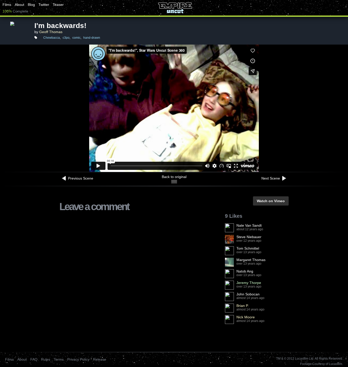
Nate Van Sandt (249, 225)
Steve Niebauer (248, 237)
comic (76, 37)
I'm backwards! (60, 26)
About (19, 5)
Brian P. (242, 306)
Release (99, 359)
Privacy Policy (78, 359)
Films (7, 5)
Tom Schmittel (247, 248)
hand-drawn (91, 37)
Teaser (58, 5)
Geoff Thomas (50, 32)
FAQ (33, 359)
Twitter (43, 5)
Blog (31, 5)
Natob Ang (244, 271)
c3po (66, 37)
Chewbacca (51, 37)
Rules (45, 359)
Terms (59, 359)
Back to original (174, 177)
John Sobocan (248, 294)
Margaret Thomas (250, 260)
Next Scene (271, 178)
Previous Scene (80, 178)
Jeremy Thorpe (248, 283)
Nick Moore (245, 317)
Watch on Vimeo (271, 201)
